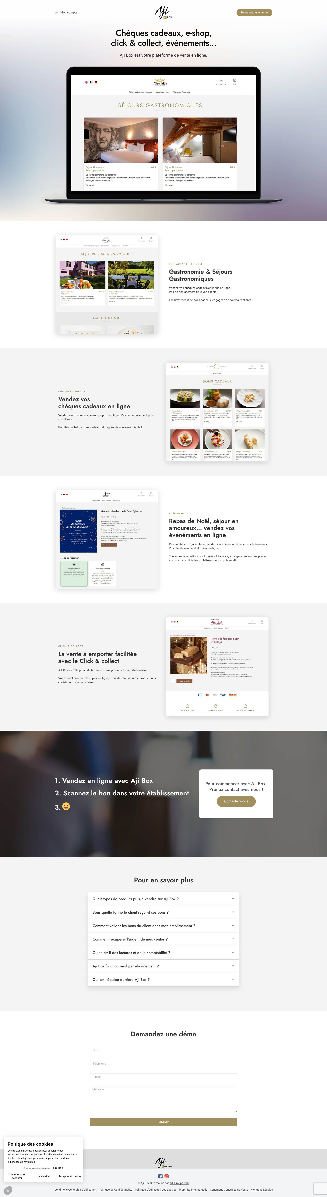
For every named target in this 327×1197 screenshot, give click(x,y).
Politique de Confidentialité (115, 1190)
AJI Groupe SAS (179, 1183)
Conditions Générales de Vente (229, 1190)
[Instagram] (166, 1176)
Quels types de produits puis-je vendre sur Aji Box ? (136, 899)
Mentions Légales (262, 1190)
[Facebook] (160, 1176)
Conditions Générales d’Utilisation (75, 1190)
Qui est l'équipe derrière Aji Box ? (121, 979)
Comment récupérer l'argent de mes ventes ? (130, 939)
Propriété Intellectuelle (193, 1190)
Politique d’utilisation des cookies (155, 1190)
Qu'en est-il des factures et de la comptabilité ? (131, 952)
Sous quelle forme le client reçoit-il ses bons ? (131, 912)
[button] (163, 899)
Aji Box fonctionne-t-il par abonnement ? (126, 966)
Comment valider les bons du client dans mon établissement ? (144, 926)
